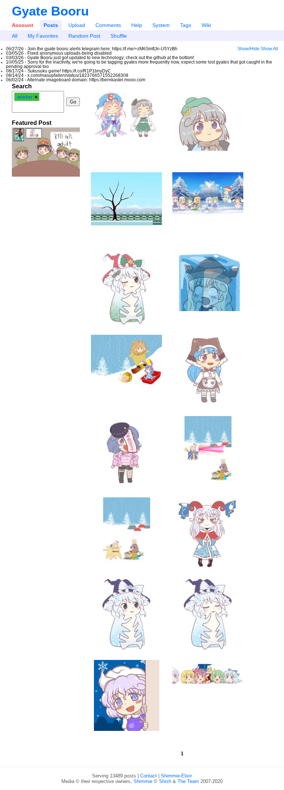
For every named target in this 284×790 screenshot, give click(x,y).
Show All (269, 49)
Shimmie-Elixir (176, 776)
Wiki (206, 25)
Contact (148, 776)
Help (136, 25)
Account (22, 25)
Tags (185, 25)
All (14, 36)
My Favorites (43, 36)
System (161, 25)
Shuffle (119, 36)
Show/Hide (248, 49)
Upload (76, 25)
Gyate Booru (50, 11)
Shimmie (142, 781)
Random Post (84, 36)
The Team (188, 781)
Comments (108, 25)
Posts (51, 25)
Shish (165, 781)
